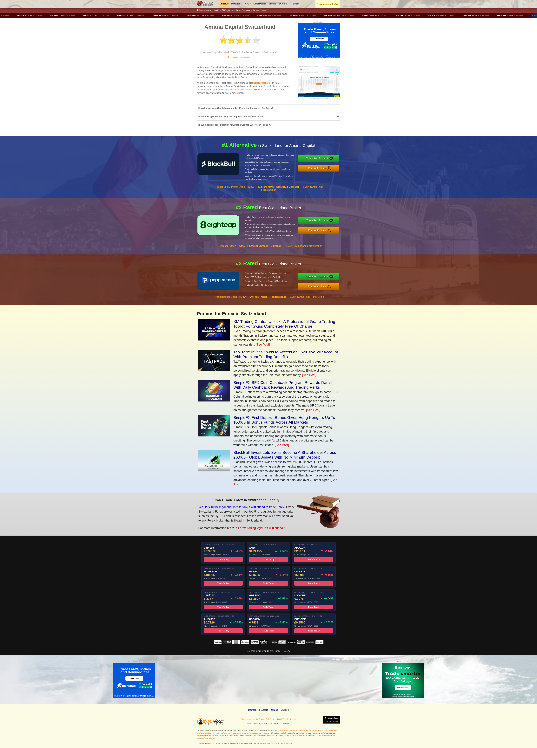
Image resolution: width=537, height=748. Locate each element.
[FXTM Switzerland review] (319, 643)
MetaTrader (236, 4)
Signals (272, 4)
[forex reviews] (210, 724)
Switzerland (204, 10)
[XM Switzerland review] (227, 643)
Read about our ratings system (239, 57)
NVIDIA (316, 15)
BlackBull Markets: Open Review (235, 186)
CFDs (248, 4)
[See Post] (263, 344)
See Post (289, 743)
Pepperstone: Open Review (230, 296)
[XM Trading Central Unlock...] (214, 339)
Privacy (262, 719)
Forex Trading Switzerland (239, 89)
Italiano (274, 710)
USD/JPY (5, 15)
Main (216, 10)
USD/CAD (38, 15)
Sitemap (293, 719)
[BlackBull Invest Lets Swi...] (214, 470)
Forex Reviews (243, 10)
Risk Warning (271, 719)
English (228, 10)
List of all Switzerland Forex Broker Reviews (268, 651)
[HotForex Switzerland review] (273, 643)
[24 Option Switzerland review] (310, 643)
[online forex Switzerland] (205, 5)
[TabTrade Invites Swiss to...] (214, 370)
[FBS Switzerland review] (236, 643)
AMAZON (244, 15)
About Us (244, 719)
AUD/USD (142, 15)
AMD (210, 15)
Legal (279, 719)
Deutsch (252, 710)
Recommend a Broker (327, 4)
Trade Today (223, 559)
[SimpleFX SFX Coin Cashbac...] (214, 400)
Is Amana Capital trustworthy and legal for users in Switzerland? (268, 116)
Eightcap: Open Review (232, 246)
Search (285, 719)
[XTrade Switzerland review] (255, 643)
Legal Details (259, 4)
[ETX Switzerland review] (301, 643)
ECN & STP (284, 4)
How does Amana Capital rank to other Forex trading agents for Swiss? (268, 108)
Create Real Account (317, 158)
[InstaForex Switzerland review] (245, 643)
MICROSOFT (281, 15)
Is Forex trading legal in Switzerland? (260, 528)
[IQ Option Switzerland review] (292, 643)
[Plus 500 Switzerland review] (218, 643)
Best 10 (225, 4)
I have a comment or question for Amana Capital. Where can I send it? (268, 125)
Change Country (331, 721)
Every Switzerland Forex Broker (304, 246)
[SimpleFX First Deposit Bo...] (214, 435)
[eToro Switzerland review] (282, 643)
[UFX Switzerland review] (264, 643)
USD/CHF (107, 15)
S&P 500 (177, 15)
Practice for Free (317, 168)
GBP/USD (72, 15)
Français (263, 710)
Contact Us (253, 719)
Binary (296, 4)
